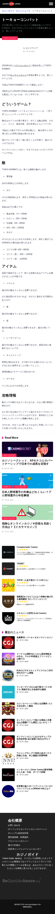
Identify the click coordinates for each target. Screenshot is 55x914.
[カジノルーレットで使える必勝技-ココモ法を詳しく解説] (8, 714)
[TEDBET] (8, 574)
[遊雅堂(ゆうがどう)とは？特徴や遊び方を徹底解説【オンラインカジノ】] (8, 607)
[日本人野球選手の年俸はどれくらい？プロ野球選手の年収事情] (27, 480)
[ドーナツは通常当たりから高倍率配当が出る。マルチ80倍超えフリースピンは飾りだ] (8, 665)
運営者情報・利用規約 (18, 837)
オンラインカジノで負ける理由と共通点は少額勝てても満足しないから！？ (34, 721)
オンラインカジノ (18, 75)
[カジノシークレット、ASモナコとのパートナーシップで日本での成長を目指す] (27, 449)
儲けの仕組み (14, 845)
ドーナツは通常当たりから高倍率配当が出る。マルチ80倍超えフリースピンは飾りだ (34, 656)
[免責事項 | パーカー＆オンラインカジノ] (8, 648)
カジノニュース (23, 11)
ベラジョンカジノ (22, 65)
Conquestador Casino (27, 547)
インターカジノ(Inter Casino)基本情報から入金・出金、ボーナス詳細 (34, 770)
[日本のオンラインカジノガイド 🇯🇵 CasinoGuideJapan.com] (11, 3)
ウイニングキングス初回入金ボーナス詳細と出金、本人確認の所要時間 (34, 754)
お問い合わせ (14, 825)
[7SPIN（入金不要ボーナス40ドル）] (8, 591)
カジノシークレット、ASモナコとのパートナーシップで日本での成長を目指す (27, 462)
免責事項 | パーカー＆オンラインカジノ (35, 637)
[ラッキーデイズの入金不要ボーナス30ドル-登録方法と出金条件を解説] (8, 698)
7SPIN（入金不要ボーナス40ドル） (33, 580)
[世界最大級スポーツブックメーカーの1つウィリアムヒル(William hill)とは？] (8, 797)
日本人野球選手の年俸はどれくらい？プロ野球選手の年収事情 (26, 493)
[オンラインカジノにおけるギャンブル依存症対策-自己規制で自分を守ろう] (8, 747)
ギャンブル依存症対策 (18, 833)
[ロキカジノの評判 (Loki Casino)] (8, 624)
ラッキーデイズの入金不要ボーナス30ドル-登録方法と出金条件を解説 (34, 688)
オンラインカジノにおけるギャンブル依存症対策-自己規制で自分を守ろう (34, 737)
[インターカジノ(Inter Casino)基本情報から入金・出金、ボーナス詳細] (8, 780)
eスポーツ (7, 487)
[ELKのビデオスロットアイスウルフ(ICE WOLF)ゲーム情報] (8, 681)
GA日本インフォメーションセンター (24, 849)
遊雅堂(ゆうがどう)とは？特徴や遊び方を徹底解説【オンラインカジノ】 (35, 597)
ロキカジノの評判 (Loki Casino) (31, 613)
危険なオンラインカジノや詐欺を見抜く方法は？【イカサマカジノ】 (27, 525)
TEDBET (20, 563)
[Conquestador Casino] (8, 558)
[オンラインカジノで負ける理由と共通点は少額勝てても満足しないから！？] (8, 731)
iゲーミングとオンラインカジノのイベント (27, 829)
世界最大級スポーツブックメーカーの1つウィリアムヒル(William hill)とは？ (35, 787)
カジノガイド (8, 11)
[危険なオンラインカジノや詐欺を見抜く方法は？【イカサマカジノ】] (27, 512)
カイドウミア (32, 48)
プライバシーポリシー (18, 841)
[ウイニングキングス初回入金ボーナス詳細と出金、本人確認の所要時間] (8, 764)
